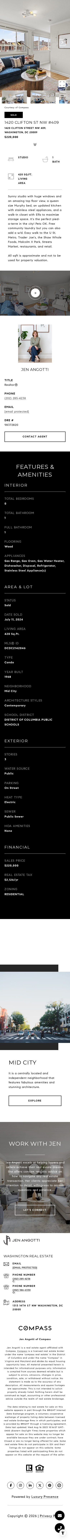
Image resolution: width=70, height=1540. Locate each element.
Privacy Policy (51, 1516)
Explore (35, 1100)
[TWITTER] (39, 1485)
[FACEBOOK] (10, 1485)
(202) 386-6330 (22, 1290)
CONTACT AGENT (35, 436)
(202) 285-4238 (15, 398)
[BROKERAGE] (59, 1485)
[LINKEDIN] (30, 1485)
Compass (22, 1351)
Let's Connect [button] (35, 1210)
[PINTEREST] (49, 1485)
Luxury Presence (45, 1497)
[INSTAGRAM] (20, 1485)
